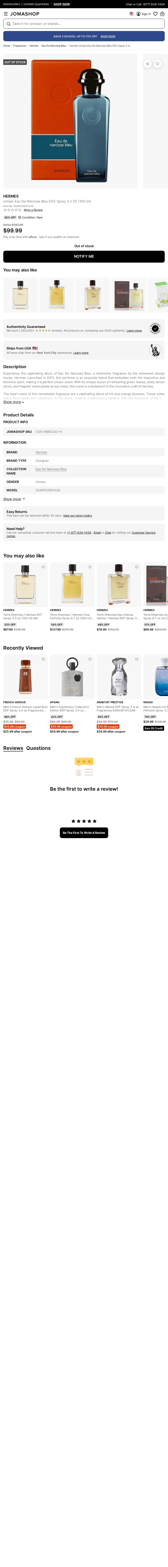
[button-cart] (162, 13)
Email (97, 532)
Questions (38, 748)
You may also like (20, 270)
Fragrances (19, 45)
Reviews (13, 748)
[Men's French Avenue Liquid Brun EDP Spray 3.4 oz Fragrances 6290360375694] (43, 659)
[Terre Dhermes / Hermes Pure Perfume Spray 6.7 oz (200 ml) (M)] (90, 567)
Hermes (34, 45)
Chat (108, 532)
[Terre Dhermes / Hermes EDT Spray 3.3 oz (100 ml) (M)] (43, 567)
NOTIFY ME (84, 256)
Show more (12, 402)
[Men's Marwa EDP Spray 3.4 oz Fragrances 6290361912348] (137, 659)
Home (6, 45)
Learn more (134, 330)
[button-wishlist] (155, 13)
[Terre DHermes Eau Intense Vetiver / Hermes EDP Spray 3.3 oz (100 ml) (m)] (137, 567)
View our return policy (77, 515)
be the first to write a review (84, 832)
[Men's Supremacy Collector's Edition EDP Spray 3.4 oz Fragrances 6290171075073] (90, 659)
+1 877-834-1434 (79, 532)
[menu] (5, 13)
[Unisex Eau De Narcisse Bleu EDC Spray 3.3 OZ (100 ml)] (157, 64)
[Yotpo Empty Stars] (12, 210)
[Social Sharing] (148, 64)
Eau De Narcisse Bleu (54, 45)
